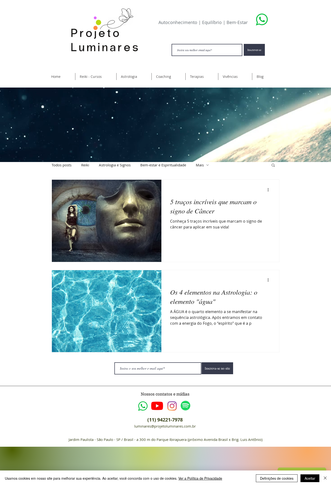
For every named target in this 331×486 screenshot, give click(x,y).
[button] (95, 76)
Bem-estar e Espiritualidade (163, 164)
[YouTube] (157, 406)
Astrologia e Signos (115, 164)
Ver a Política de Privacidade (200, 478)
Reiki (85, 164)
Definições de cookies (276, 478)
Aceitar (310, 478)
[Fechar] (325, 478)
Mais (200, 164)
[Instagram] (172, 406)
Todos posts (61, 164)
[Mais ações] (270, 190)
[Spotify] (185, 405)
